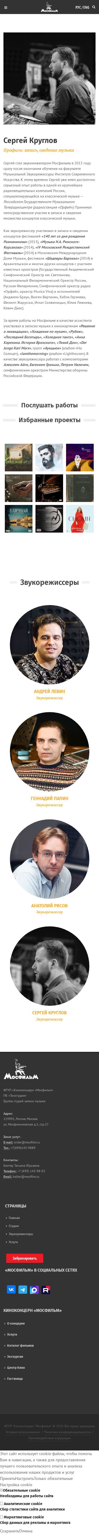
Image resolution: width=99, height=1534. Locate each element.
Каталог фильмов (20, 1346)
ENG (86, 6)
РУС (78, 6)
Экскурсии (15, 1357)
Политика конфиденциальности (67, 1432)
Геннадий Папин (49, 798)
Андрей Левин (49, 691)
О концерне (16, 1323)
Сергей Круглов (49, 1012)
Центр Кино (16, 1368)
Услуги (12, 1335)
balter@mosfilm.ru (25, 1176)
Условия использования (23, 1432)
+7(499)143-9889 (22, 1148)
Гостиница (15, 1379)
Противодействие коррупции (49, 1438)
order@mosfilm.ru (26, 1142)
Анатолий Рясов (49, 905)
